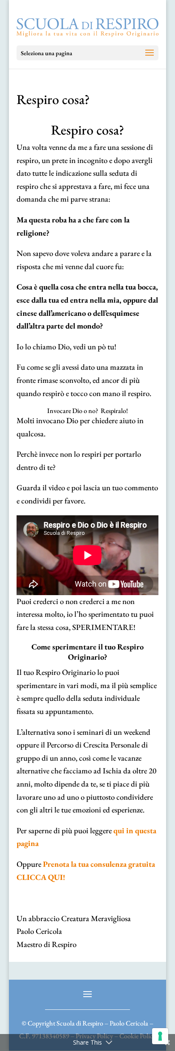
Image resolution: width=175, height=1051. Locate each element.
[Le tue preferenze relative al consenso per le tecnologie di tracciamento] (160, 1036)
